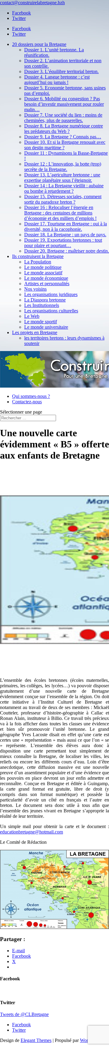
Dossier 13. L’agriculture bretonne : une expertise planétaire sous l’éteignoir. (62, 177)
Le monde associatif (43, 272)
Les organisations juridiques (51, 294)
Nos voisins (35, 289)
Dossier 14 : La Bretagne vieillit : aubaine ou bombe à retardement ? (64, 188)
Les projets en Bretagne (34, 332)
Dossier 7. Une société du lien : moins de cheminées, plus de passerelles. (63, 117)
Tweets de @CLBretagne (24, 1014)
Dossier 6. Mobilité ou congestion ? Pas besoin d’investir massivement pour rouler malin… (64, 104)
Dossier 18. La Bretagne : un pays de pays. (65, 234)
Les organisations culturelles (51, 310)
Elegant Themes (36, 1040)
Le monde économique (46, 278)
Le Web (31, 316)
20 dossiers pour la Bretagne (39, 44)
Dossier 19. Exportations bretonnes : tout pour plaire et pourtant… (63, 242)
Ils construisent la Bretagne (38, 256)
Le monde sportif (40, 321)
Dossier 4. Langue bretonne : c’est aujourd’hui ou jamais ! (57, 79)
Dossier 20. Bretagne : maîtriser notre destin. (66, 250)
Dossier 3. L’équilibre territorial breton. (61, 71)
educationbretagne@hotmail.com (31, 831)
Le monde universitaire (46, 327)
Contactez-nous (27, 401)
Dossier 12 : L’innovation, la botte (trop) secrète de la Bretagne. (62, 166)
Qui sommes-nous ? (31, 396)
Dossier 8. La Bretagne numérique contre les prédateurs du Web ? (63, 128)
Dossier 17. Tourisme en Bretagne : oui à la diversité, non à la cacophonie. (65, 226)
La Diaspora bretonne (45, 299)
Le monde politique (42, 267)
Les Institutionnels (41, 305)
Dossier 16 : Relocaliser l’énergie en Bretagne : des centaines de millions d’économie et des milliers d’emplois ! (60, 213)
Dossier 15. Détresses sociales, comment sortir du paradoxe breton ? (62, 199)
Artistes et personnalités (46, 283)
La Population (37, 261)
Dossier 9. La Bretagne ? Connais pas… (62, 136)
